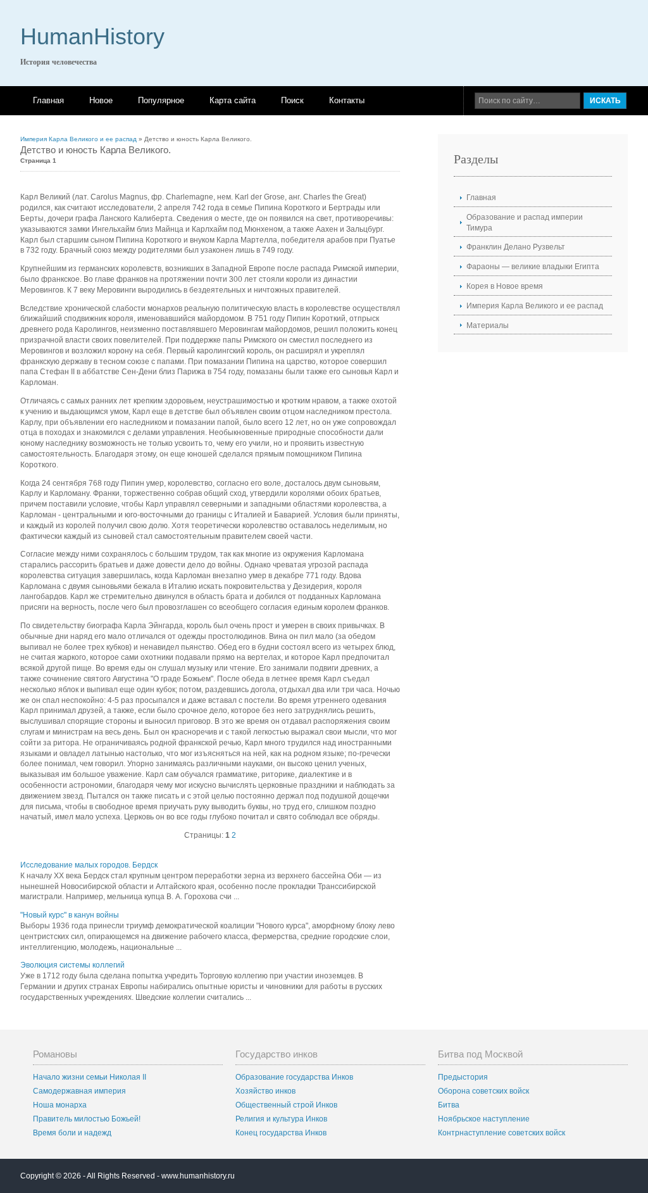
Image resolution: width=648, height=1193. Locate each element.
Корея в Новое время (504, 286)
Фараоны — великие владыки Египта (532, 266)
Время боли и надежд (72, 1132)
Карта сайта (232, 100)
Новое (101, 100)
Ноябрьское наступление (484, 1118)
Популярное (161, 100)
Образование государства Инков (294, 1077)
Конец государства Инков (281, 1132)
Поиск (292, 100)
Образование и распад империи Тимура (524, 222)
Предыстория (463, 1077)
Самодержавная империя (79, 1091)
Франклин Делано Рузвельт (515, 247)
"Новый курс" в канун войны (69, 915)
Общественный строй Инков (286, 1105)
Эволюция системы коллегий (72, 965)
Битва (448, 1105)
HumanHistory (92, 36)
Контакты (346, 100)
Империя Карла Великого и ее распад (78, 139)
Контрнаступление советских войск (501, 1132)
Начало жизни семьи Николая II (89, 1077)
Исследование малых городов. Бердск (89, 865)
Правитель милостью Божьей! (86, 1118)
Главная (48, 100)
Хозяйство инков (265, 1091)
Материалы (487, 325)
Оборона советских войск (483, 1091)
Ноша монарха (60, 1105)
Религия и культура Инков (281, 1118)
